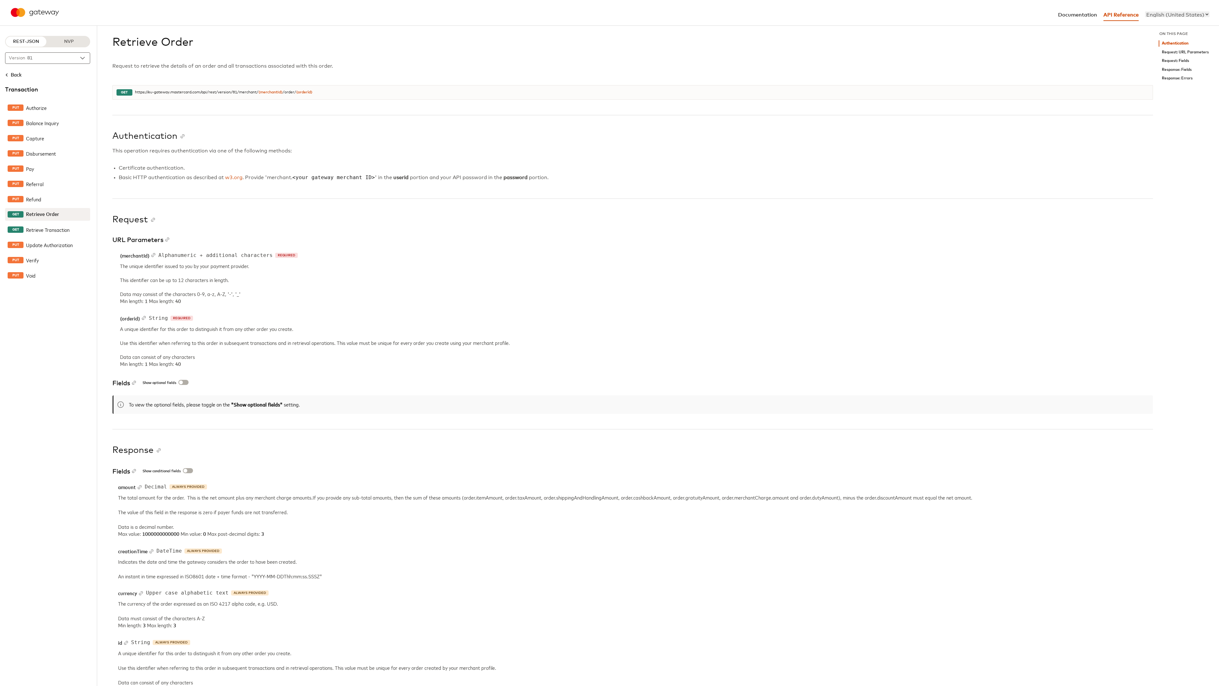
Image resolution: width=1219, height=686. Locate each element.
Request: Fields (1175, 61)
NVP (69, 41)
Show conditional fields (162, 471)
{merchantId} (270, 92)
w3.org (234, 177)
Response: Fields (1177, 70)
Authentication (1175, 43)
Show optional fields (159, 383)
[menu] (1177, 14)
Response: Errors (1177, 78)
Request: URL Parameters (1185, 52)
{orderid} (304, 92)
